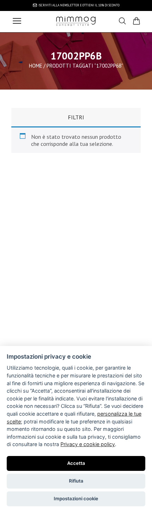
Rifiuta (76, 481)
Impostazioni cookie (76, 498)
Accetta (76, 463)
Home (35, 65)
